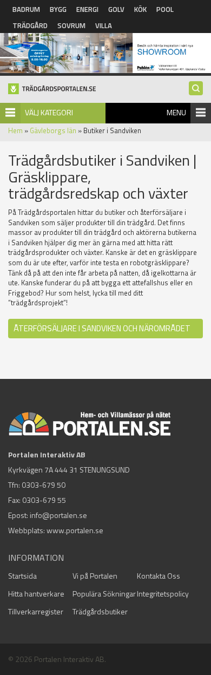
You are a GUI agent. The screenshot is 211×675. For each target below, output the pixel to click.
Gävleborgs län (53, 130)
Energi (87, 9)
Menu (176, 112)
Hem (15, 130)
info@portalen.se (58, 515)
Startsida (22, 575)
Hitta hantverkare (36, 593)
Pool (165, 9)
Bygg (58, 9)
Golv (116, 9)
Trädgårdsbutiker (100, 611)
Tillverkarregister (35, 611)
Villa (103, 25)
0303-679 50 (43, 484)
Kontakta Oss (158, 575)
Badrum (26, 9)
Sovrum (71, 25)
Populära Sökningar (104, 593)
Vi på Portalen (94, 575)
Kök (140, 9)
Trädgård (30, 25)
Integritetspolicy (163, 593)
